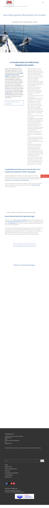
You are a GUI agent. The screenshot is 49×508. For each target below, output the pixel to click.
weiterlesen (10, 315)
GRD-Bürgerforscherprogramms (15, 221)
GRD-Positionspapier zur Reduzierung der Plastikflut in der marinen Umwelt (24, 411)
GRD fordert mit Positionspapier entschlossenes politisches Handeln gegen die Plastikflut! (24, 358)
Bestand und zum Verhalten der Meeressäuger (17, 180)
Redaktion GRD (18, 22)
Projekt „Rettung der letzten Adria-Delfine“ (14, 74)
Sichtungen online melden (13, 103)
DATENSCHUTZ (9, 475)
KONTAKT (7, 471)
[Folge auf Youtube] (11, 483)
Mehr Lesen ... (13, 317)
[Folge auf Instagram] (14, 483)
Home (4, 6)
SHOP (6, 464)
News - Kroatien (33, 22)
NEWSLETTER (8, 466)
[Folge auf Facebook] (7, 483)
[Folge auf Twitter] (9, 483)
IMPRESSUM (8, 477)
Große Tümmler (36, 185)
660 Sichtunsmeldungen (20, 220)
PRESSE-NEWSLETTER (11, 469)
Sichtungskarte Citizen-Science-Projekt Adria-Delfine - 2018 (24, 239)
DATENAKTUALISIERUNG (11, 473)
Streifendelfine (12, 223)
